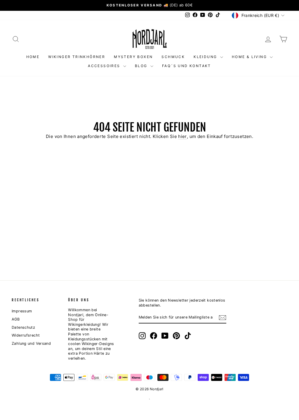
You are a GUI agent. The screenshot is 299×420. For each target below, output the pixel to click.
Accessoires (105, 66)
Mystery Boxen (133, 57)
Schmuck (173, 57)
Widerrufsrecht (26, 335)
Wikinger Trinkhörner (76, 57)
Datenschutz (23, 327)
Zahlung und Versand (31, 343)
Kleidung (206, 57)
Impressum (22, 311)
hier (182, 136)
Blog (142, 66)
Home (33, 57)
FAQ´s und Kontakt (186, 66)
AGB (16, 319)
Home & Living (250, 57)
